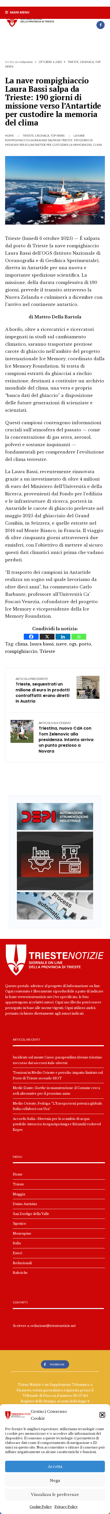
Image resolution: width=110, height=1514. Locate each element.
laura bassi (42, 643)
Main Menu (19, 12)
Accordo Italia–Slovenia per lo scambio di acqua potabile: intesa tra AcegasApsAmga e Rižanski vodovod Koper (57, 1124)
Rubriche (20, 1273)
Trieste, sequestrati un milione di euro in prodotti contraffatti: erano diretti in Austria (43, 690)
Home (9, 135)
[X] (47, 637)
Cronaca (87, 61)
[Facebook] (100, 25)
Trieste (73, 61)
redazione (26, 61)
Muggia (19, 1194)
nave (61, 643)
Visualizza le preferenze (55, 1494)
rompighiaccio (21, 651)
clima (21, 643)
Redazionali (22, 1263)
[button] (102, 1414)
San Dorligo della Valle (31, 1214)
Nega (55, 1480)
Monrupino (22, 1233)
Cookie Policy (41, 1507)
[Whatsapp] (78, 637)
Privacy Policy (66, 1507)
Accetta (55, 1466)
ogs (72, 643)
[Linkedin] (63, 637)
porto (85, 643)
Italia (17, 1243)
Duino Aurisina (25, 1204)
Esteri (17, 1253)
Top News (57, 135)
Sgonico (19, 1223)
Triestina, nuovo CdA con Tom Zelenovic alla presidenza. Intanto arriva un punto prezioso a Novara (66, 737)
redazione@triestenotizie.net (53, 1326)
